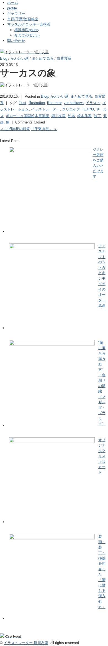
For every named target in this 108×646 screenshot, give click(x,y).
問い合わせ (16, 41)
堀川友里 (58, 116)
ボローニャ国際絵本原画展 (27, 116)
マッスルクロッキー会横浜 (28, 24)
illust (22, 103)
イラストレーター (45, 109)
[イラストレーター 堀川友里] (24, 52)
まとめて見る (42, 58)
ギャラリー (16, 13)
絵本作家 (84, 116)
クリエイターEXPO (78, 109)
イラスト (93, 103)
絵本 (71, 116)
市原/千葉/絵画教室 (22, 19)
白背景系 (64, 58)
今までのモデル (27, 35)
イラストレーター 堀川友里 (26, 643)
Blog (3, 58)
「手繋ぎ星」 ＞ (44, 129)
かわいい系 (20, 58)
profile (12, 8)
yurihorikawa (74, 103)
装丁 (97, 116)
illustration (37, 103)
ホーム (12, 3)
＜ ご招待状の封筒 (15, 129)
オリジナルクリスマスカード (102, 456)
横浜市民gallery (26, 30)
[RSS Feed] (10, 636)
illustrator (54, 103)
